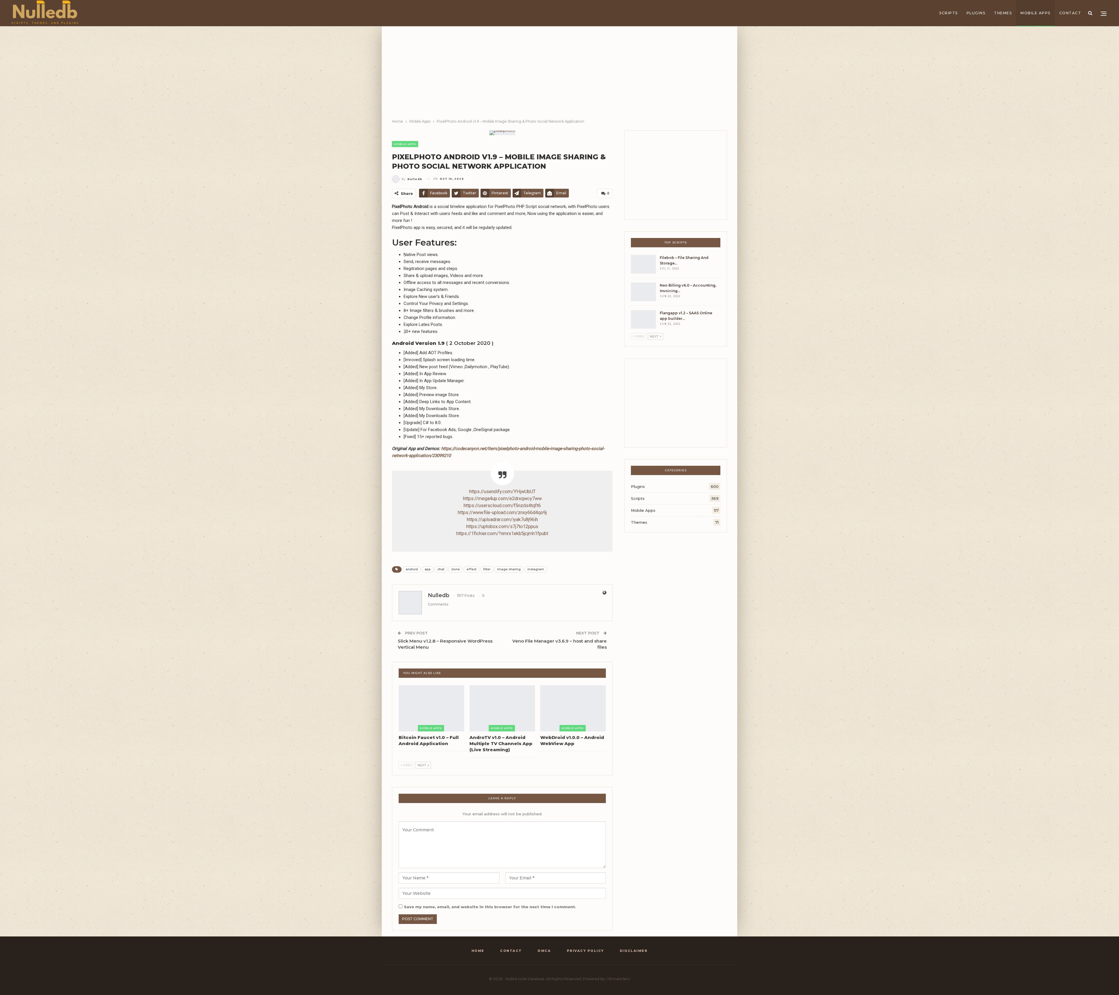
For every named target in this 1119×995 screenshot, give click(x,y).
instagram (535, 569)
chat (440, 569)
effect (471, 569)
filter (486, 569)
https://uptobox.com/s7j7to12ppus (502, 526)
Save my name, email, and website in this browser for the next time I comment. (490, 906)
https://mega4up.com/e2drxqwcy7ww (502, 498)
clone (455, 569)
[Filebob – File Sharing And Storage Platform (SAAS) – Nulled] (643, 264)
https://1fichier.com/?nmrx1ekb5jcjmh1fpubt (502, 533)
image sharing (509, 569)
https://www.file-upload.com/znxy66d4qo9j (502, 512)
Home (477, 951)
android (412, 569)
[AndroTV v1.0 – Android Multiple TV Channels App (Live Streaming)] (502, 708)
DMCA (544, 951)
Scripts (948, 13)
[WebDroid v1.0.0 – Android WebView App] (573, 708)
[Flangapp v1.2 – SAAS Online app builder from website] (643, 319)
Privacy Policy (585, 951)
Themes (1003, 13)
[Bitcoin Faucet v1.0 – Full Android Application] (431, 708)
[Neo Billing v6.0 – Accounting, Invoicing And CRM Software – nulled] (643, 292)
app (428, 569)
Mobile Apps (1036, 13)
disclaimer (634, 951)
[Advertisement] (559, 74)
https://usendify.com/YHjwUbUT (502, 491)
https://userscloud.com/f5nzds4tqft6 (502, 505)
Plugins (976, 13)
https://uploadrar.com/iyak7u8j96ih (502, 519)
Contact (1070, 13)
